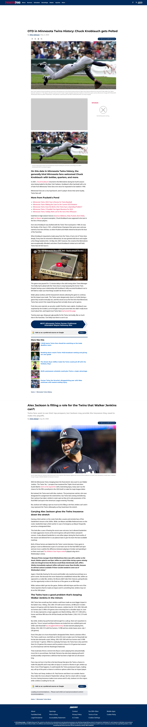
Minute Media (21, 722)
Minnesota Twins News (44, 699)
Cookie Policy (111, 714)
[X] (136, 2)
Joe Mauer (37, 218)
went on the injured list (48, 487)
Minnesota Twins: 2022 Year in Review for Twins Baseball (52, 202)
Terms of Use (93, 714)
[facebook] (132, 2)
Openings (52, 711)
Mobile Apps (111, 711)
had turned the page (69, 311)
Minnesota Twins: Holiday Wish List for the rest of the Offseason (55, 212)
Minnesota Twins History (44, 392)
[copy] (41, 39)
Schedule (37, 2)
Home (33, 392)
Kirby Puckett (71, 216)
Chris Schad (34, 419)
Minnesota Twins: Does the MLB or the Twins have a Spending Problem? (57, 207)
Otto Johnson (35, 35)
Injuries (57, 2)
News (23, 2)
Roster (52, 2)
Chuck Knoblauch (43, 182)
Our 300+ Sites (93, 711)
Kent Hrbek (80, 216)
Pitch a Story (53, 714)
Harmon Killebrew (60, 216)
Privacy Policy (77, 714)
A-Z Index (75, 718)
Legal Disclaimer (36, 718)
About (33, 711)
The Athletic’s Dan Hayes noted (54, 551)
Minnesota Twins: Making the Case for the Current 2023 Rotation (55, 204)
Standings (44, 2)
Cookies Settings (94, 718)
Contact (75, 711)
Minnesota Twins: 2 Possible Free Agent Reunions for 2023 (53, 209)
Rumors (29, 2)
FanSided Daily (36, 714)
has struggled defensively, (54, 626)
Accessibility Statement (57, 718)
